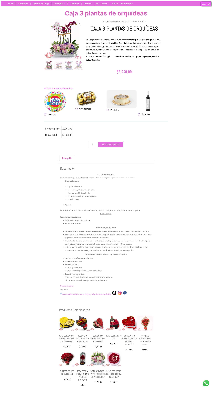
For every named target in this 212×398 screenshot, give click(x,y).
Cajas (125, 22)
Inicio (10, 3)
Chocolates (85, 109)
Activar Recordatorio (122, 3)
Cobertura (23, 3)
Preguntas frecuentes (66, 286)
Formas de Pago (41, 3)
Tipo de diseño (118, 22)
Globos (52, 114)
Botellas (146, 114)
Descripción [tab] (67, 158)
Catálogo (58, 3)
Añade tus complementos (58, 88)
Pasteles (114, 110)
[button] (80, 24)
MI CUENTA (101, 3)
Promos (87, 3)
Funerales (74, 3)
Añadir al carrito (110, 144)
